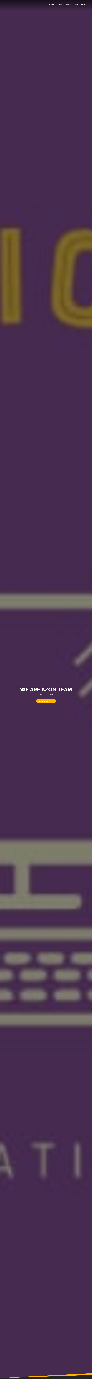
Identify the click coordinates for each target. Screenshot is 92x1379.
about (60, 4)
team (76, 4)
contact (85, 4)
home (52, 4)
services (68, 4)
